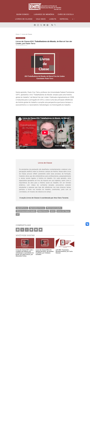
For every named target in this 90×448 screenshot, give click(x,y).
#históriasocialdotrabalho (26, 211)
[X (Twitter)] (22, 230)
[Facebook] (36, 230)
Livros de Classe (27, 34)
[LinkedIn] (18, 230)
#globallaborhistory (37, 208)
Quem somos (22, 14)
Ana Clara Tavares (61, 198)
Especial (64, 19)
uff (18, 214)
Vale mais (41, 19)
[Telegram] (31, 230)
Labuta (52, 19)
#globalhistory (22, 208)
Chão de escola (66, 14)
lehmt (52, 211)
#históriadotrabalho (54, 208)
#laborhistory (43, 211)
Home (18, 34)
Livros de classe (23, 19)
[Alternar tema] (52, 25)
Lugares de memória (44, 14)
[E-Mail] (40, 230)
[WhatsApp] (27, 230)
